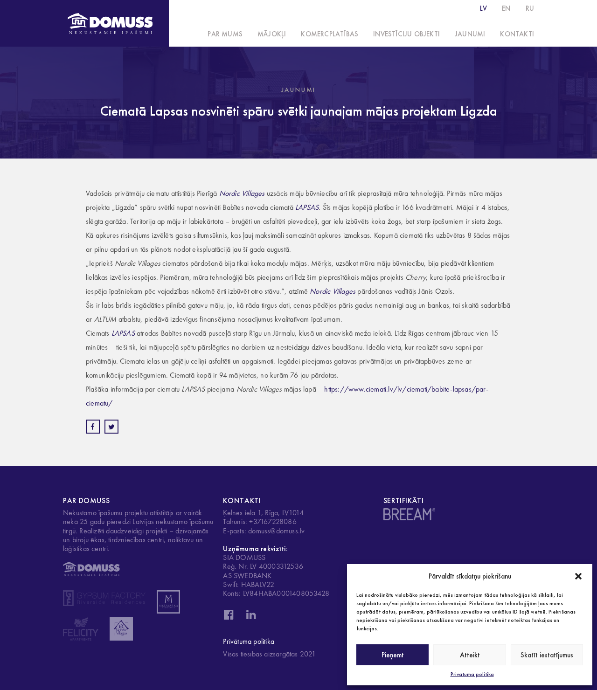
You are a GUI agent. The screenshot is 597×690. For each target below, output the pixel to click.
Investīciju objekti (406, 34)
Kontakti (517, 34)
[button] (578, 576)
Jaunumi (470, 34)
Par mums (225, 34)
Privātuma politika (472, 674)
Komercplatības (329, 34)
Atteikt (470, 655)
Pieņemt (393, 655)
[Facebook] (228, 617)
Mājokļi (271, 34)
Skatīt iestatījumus (547, 655)
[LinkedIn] (251, 617)
